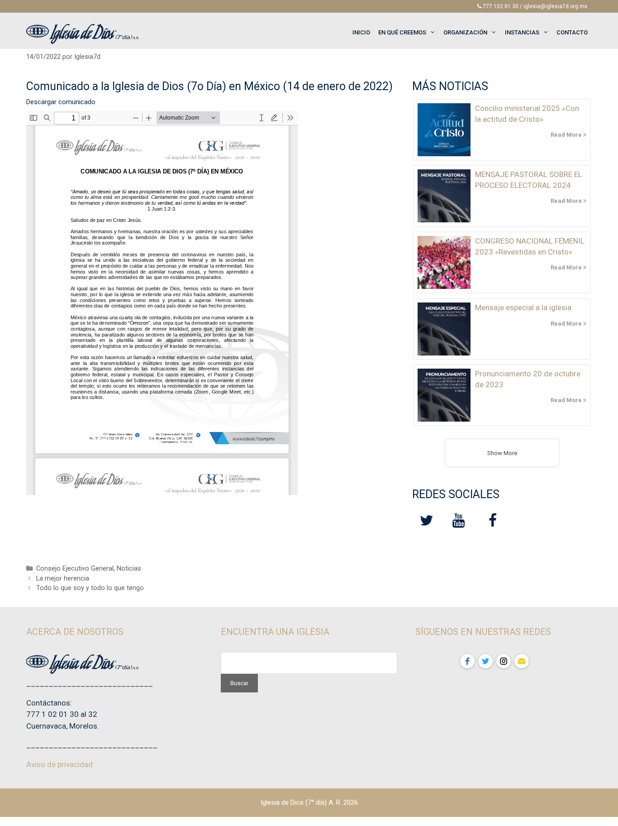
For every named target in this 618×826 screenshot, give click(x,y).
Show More (502, 453)
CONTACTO (572, 32)
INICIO (361, 32)
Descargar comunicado (60, 102)
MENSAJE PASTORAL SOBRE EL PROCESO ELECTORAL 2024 (528, 180)
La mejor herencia (62, 578)
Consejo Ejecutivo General (75, 568)
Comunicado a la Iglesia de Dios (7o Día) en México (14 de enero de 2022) (209, 86)
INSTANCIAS (522, 32)
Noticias (129, 568)
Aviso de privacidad (59, 764)
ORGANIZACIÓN (465, 32)
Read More (567, 135)
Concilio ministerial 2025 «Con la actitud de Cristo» (527, 114)
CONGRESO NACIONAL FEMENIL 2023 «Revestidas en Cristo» (530, 246)
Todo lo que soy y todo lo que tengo (90, 588)
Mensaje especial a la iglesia (523, 307)
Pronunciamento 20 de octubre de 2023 (527, 379)
